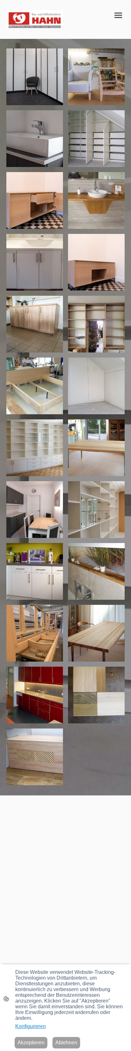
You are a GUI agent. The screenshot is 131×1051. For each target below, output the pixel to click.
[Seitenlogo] (35, 19)
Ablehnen (66, 1042)
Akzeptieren (31, 1042)
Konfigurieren (30, 1026)
